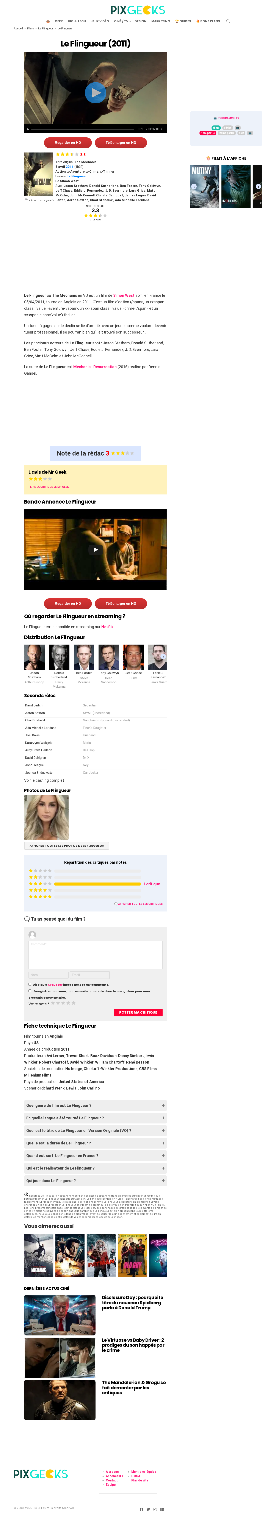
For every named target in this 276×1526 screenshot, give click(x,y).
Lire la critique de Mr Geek (49, 486)
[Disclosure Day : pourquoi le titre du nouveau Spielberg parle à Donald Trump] (60, 1315)
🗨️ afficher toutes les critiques (138, 903)
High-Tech (77, 21)
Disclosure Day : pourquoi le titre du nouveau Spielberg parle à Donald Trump (132, 1302)
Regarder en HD (68, 142)
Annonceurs (114, 1476)
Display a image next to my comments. (71, 985)
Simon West (124, 295)
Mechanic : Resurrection (95, 366)
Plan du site (139, 1480)
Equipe (111, 1484)
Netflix (107, 626)
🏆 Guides (183, 21)
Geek (59, 21)
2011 (70, 167)
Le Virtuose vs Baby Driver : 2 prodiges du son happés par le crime (133, 1345)
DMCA (135, 1476)
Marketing (160, 21)
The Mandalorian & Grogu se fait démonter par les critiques (134, 1387)
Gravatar (55, 985)
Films (30, 28)
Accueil (18, 28)
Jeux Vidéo (100, 21)
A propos (112, 1471)
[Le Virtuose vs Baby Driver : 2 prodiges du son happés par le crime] (60, 1358)
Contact (112, 1480)
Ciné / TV (121, 21)
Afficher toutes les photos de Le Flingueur (67, 846)
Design (140, 21)
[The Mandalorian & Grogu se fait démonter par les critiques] (60, 1400)
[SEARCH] (228, 21)
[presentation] (163, 656)
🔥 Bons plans (208, 21)
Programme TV (228, 118)
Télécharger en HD (121, 142)
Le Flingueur (45, 28)
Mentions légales (143, 1471)
